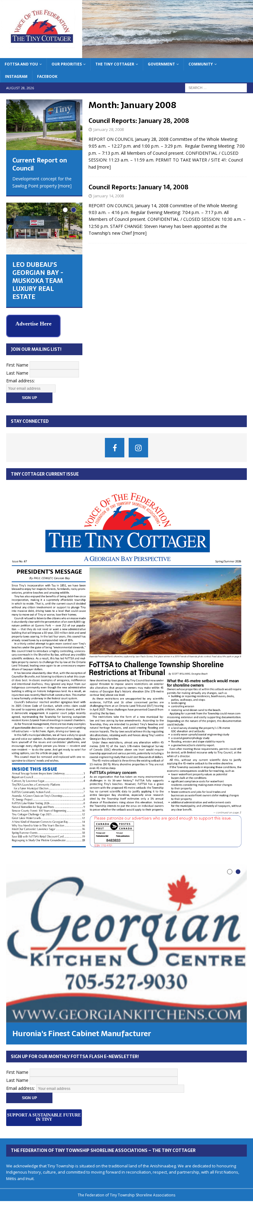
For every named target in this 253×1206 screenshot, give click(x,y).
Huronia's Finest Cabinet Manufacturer (81, 1033)
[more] (104, 167)
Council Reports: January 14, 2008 (139, 187)
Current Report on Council (39, 164)
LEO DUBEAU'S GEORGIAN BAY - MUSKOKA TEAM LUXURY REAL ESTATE (37, 281)
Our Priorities (67, 64)
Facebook (47, 76)
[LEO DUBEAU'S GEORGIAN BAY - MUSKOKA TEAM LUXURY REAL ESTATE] (44, 228)
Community (201, 64)
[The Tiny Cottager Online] (126, 54)
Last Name (17, 372)
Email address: (20, 380)
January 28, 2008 (108, 129)
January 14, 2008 (108, 196)
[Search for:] (216, 87)
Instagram (16, 76)
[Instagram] (138, 446)
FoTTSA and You (21, 64)
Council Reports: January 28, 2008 (139, 121)
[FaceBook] (114, 446)
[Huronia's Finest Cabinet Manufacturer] (126, 943)
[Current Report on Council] (44, 124)
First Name (17, 364)
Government (161, 64)
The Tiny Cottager (114, 64)
